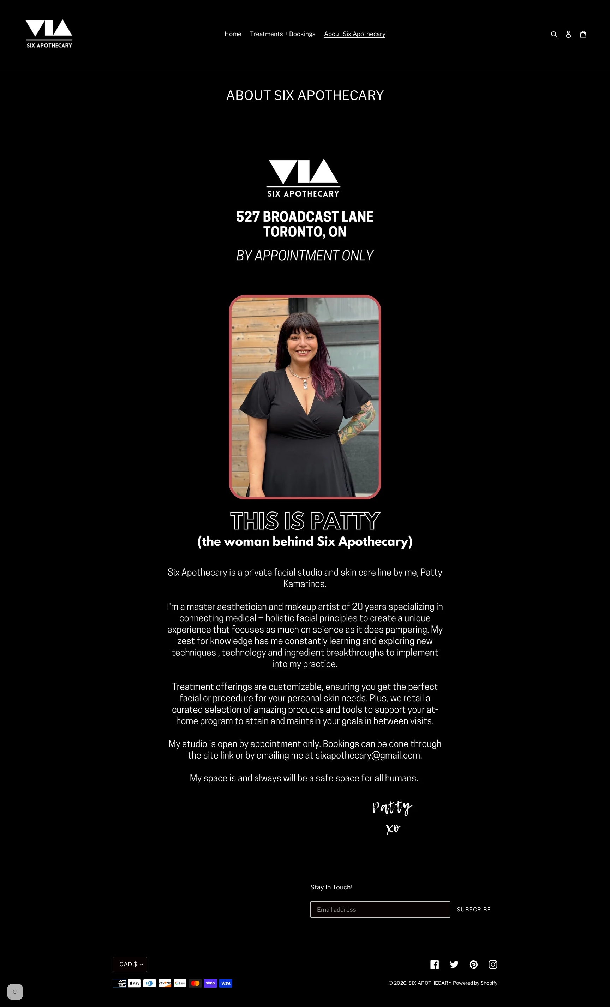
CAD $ (128, 964)
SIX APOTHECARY (429, 983)
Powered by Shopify (475, 983)
